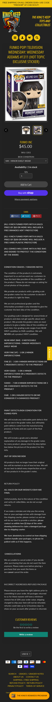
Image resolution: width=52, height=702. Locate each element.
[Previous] (6, 130)
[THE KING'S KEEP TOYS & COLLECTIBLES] (11, 20)
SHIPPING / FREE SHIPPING (26, 680)
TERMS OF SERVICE (35, 686)
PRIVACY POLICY (15, 686)
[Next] (46, 130)
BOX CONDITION (26, 157)
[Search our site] (37, 37)
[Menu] (15, 37)
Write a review (26, 634)
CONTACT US (32, 677)
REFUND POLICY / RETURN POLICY (26, 683)
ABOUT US (18, 677)
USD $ (25, 654)
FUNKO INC (26, 142)
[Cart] (30, 37)
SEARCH (12, 673)
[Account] (22, 37)
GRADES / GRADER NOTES (31, 673)
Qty (26, 172)
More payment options (26, 199)
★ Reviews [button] (49, 353)
